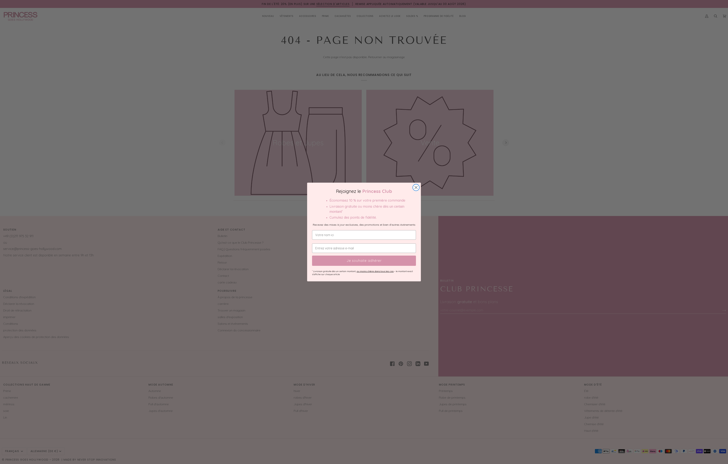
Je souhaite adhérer (364, 260)
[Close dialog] (416, 187)
